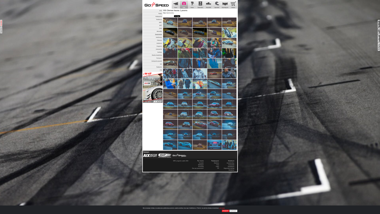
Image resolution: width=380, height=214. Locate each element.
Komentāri (231, 165)
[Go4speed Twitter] (379, 42)
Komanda (201, 166)
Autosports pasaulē (157, 61)
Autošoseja (159, 37)
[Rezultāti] (209, 4)
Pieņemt (225, 211)
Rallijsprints (159, 16)
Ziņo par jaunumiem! (198, 168)
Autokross (159, 43)
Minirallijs (159, 31)
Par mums (200, 161)
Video (217, 166)
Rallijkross (159, 19)
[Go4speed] (157, 4)
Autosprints (159, 49)
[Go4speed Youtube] (379, 34)
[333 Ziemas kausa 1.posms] (170, 22)
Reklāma (216, 163)
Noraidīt (233, 211)
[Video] (192, 4)
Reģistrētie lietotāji (229, 168)
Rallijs (160, 13)
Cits (161, 70)
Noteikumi (231, 161)
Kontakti (201, 163)
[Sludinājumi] (225, 4)
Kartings (159, 52)
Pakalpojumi (215, 161)
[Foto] (184, 4)
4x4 (161, 64)
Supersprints (158, 34)
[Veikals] (233, 4)
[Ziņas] (176, 4)
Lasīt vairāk (222, 208)
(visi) (160, 10)
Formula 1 (159, 58)
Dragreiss (159, 46)
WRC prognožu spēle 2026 (180, 161)
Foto (217, 165)
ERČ (160, 25)
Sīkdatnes (231, 170)
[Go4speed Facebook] (379, 28)
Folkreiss (159, 40)
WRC (160, 22)
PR (218, 168)
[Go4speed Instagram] (379, 50)
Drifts (160, 28)
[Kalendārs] (200, 4)
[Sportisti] (217, 4)
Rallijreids (159, 67)
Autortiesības (230, 163)
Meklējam (201, 165)
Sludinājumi (231, 166)
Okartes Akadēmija (157, 55)
